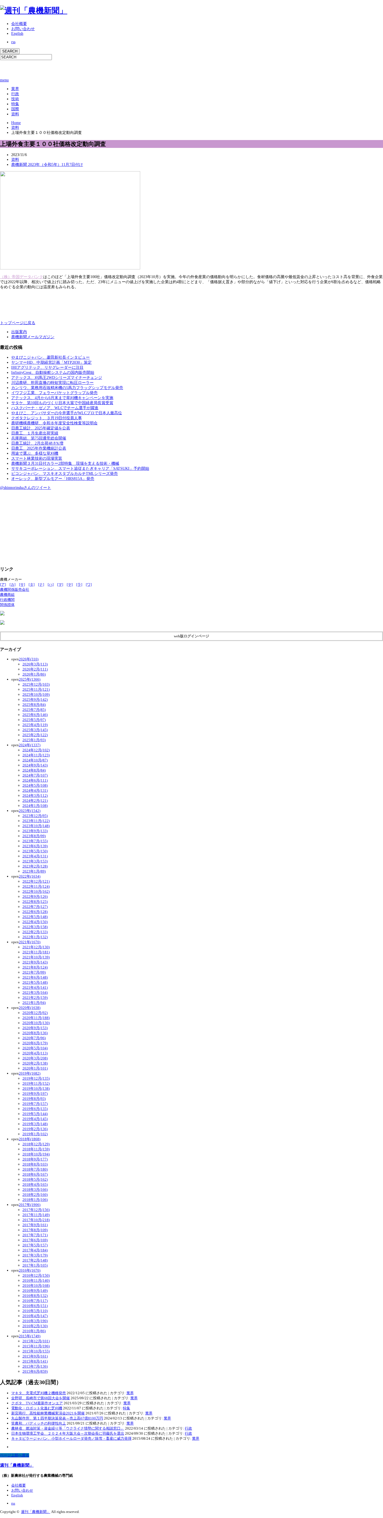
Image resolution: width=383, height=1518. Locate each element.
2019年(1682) (29, 1073)
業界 (15, 89)
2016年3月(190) (35, 1321)
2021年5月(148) (35, 982)
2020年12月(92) (35, 1013)
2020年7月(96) (34, 1038)
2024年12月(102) (36, 750)
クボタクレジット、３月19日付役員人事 (46, 418)
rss (13, 42)
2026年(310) (28, 659)
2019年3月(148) (35, 1124)
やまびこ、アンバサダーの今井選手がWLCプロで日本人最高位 (66, 413)
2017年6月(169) (35, 1240)
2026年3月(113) (35, 664)
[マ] (60, 584)
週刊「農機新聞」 (17, 1465)
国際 (15, 109)
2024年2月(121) (35, 800)
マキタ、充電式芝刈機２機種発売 (38, 1393)
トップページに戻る (17, 323)
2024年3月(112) (35, 795)
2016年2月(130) (35, 1326)
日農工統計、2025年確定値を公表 (40, 428)
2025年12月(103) (36, 684)
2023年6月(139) (35, 846)
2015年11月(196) (36, 1346)
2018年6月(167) (35, 1174)
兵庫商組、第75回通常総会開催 (38, 438)
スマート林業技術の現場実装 (36, 458)
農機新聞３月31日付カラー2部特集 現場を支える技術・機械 (65, 463)
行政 (15, 94)
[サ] (22, 584)
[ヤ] (70, 584)
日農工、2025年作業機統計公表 (38, 448)
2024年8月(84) (34, 770)
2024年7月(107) (35, 775)
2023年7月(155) (35, 841)
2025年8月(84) (34, 704)
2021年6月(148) (35, 977)
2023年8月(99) (34, 836)
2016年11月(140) (36, 1280)
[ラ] (79, 584)
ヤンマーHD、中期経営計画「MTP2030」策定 (51, 362)
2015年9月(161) (35, 1356)
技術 (15, 99)
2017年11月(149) (36, 1215)
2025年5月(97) (34, 720)
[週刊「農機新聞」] (33, 10)
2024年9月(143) (35, 765)
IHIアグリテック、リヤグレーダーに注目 (47, 367)
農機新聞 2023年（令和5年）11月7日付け (47, 164)
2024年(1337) (29, 745)
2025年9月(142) (35, 699)
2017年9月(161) (35, 1225)
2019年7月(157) (35, 1104)
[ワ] (89, 584)
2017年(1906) (29, 1205)
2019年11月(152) (36, 1083)
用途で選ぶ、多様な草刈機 (34, 453)
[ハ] (51, 584)
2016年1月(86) (34, 1331)
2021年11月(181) (36, 952)
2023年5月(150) (35, 851)
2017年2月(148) (35, 1260)
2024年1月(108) (35, 805)
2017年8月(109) (35, 1230)
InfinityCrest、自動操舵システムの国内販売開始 (52, 372)
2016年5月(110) (35, 1311)
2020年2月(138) (35, 1063)
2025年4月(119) (35, 725)
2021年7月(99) (34, 972)
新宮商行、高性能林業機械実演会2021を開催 (48, 1413)
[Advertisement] (65, 68)
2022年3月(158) (35, 927)
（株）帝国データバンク (21, 277)
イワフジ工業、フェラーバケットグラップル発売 (54, 393)
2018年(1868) (29, 1139)
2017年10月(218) (36, 1220)
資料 (15, 114)
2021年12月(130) (36, 947)
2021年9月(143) (35, 962)
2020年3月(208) (35, 1058)
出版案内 (19, 332)
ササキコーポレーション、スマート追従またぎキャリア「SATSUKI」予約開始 (80, 468)
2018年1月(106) (35, 1200)
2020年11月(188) (36, 1018)
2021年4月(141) (35, 987)
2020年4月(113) (35, 1053)
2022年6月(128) (35, 912)
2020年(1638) (29, 1008)
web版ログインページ (191, 636)
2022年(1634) (29, 876)
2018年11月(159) (36, 1149)
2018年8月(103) (35, 1164)
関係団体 (7, 605)
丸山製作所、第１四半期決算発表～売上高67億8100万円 (57, 1418)
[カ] (12, 584)
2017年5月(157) (35, 1245)
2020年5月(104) (35, 1048)
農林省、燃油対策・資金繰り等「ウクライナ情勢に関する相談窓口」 (67, 1428)
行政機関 (7, 599)
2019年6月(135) (35, 1109)
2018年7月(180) (35, 1169)
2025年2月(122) (35, 735)
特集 (15, 104)
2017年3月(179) (35, 1255)
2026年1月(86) (34, 674)
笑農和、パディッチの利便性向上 (38, 1423)
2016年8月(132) (35, 1295)
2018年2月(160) (35, 1194)
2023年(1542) (29, 811)
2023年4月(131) (35, 856)
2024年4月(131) (35, 790)
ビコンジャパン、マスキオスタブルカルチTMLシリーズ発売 (64, 473)
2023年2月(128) (35, 866)
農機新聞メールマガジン (32, 337)
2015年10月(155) (36, 1351)
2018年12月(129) (36, 1144)
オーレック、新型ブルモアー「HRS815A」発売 (52, 479)
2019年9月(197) (35, 1093)
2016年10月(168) (36, 1285)
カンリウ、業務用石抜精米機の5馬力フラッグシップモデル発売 (67, 388)
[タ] (31, 584)
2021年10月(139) (36, 957)
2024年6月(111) (35, 780)
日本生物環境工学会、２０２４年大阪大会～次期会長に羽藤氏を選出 (67, 1433)
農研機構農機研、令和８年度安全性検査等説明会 (54, 423)
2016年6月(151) (35, 1306)
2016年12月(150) (36, 1275)
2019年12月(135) (36, 1078)
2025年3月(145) (35, 730)
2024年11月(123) (36, 755)
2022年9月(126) (35, 896)
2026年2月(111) (35, 669)
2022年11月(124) (36, 886)
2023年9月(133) (35, 831)
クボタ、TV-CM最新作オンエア (37, 1403)
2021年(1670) (29, 942)
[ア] (3, 584)
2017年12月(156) (36, 1210)
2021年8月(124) (35, 967)
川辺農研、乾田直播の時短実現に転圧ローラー (52, 383)
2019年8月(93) (34, 1098)
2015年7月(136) (35, 1366)
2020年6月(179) (35, 1043)
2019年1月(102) (35, 1134)
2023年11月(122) (36, 821)
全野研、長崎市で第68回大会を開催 (40, 1398)
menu (4, 80)
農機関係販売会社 (14, 589)
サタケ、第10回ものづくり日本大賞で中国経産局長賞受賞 (62, 403)
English (17, 33)
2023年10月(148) (36, 826)
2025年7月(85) (34, 710)
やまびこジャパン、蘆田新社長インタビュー (50, 357)
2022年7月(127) (35, 907)
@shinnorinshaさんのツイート (25, 488)
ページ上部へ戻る (14, 1455)
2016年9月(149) (35, 1290)
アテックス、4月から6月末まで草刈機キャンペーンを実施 (62, 398)
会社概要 (19, 24)
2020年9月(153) (35, 1028)
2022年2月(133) (35, 932)
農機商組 (7, 594)
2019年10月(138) (36, 1088)
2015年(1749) (29, 1336)
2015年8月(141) (35, 1361)
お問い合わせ (23, 29)
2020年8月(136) (35, 1033)
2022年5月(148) (35, 917)
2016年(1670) (29, 1270)
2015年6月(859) (35, 1371)
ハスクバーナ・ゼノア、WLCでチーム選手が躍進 (54, 408)
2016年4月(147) (35, 1316)
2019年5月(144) (35, 1114)
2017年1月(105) (35, 1265)
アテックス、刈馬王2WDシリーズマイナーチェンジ (56, 378)
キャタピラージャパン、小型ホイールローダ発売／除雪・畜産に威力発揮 (71, 1438)
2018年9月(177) (35, 1159)
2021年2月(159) (35, 997)
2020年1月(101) (35, 1068)
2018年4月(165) (35, 1184)
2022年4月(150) (35, 922)
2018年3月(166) (35, 1189)
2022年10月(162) (36, 891)
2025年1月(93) (34, 740)
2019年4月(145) (35, 1119)
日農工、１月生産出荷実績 (34, 433)
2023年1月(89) (34, 871)
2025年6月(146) (35, 715)
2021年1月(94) (34, 1002)
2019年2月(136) (35, 1129)
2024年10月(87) (35, 760)
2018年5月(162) (35, 1179)
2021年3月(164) (35, 992)
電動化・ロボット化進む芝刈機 (36, 1408)
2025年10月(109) (36, 694)
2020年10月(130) (36, 1023)
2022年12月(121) (36, 881)
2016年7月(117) (35, 1301)
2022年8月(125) (35, 901)
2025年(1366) (29, 679)
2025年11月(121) (36, 689)
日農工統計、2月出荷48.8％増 (37, 443)
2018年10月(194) (36, 1154)
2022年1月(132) (35, 937)
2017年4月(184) (35, 1250)
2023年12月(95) (35, 816)
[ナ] (41, 584)
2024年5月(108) (35, 785)
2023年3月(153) (35, 861)
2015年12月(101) (36, 1341)
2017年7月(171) (35, 1235)
